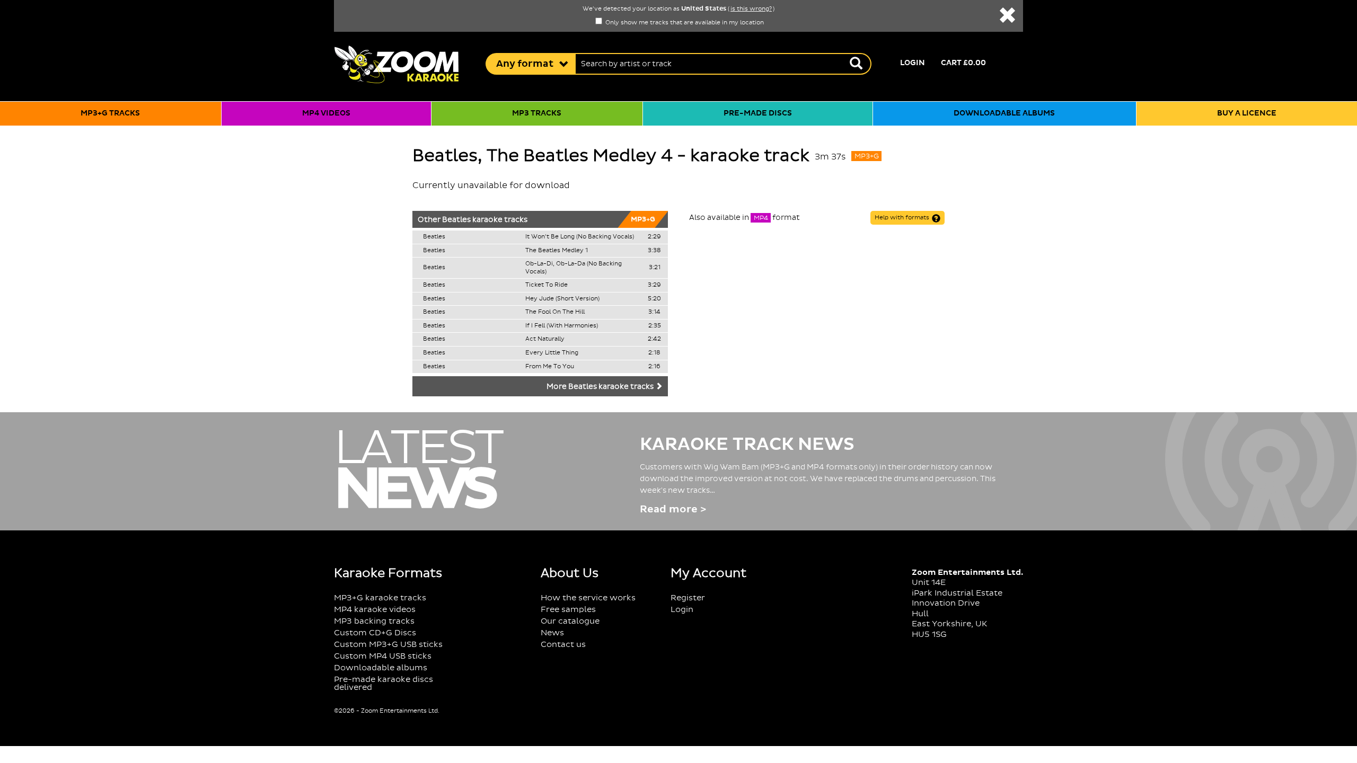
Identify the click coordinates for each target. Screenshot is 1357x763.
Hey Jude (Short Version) (562, 299)
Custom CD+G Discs (375, 633)
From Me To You (549, 366)
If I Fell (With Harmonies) (561, 326)
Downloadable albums (1004, 113)
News (552, 633)
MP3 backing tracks (374, 621)
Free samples (568, 610)
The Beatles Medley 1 (556, 250)
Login (912, 63)
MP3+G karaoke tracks (380, 598)
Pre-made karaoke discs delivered (383, 684)
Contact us (563, 645)
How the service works (588, 598)
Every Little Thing (551, 353)
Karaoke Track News (747, 444)
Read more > (673, 509)
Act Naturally (545, 339)
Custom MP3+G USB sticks (388, 645)
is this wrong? (751, 9)
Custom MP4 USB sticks (382, 656)
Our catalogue (570, 621)
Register (688, 598)
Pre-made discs (758, 113)
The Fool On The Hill (555, 312)
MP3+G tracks (110, 113)
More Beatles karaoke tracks (601, 387)
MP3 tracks (536, 113)
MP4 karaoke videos (375, 610)
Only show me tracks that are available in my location (684, 22)
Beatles (456, 220)
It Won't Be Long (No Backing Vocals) (579, 237)
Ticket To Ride (546, 285)
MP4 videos (326, 113)
